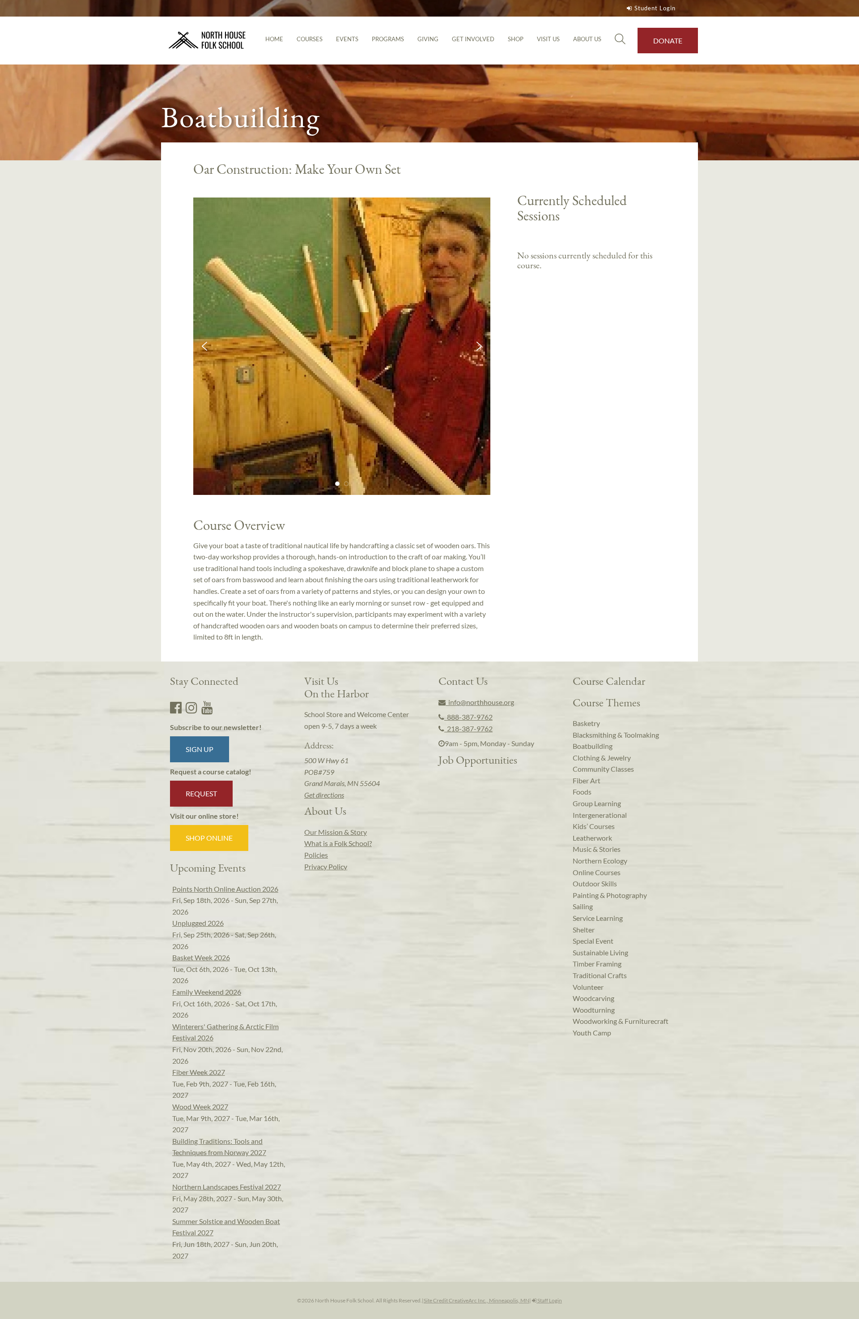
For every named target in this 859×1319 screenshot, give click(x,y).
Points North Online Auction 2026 (225, 889)
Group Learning (597, 803)
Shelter (584, 929)
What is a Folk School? (338, 843)
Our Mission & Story (335, 832)
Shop (515, 39)
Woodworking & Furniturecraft (620, 1021)
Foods (582, 791)
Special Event (593, 941)
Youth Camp (592, 1032)
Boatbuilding (592, 746)
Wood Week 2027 (200, 1106)
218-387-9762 (468, 728)
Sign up (199, 749)
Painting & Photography (610, 895)
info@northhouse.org (480, 702)
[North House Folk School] (207, 40)
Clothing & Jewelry (602, 757)
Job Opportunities (477, 759)
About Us (587, 39)
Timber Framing (597, 963)
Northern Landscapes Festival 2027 (226, 1186)
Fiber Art (586, 780)
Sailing (583, 906)
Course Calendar (609, 681)
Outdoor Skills (595, 883)
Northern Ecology (600, 860)
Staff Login (549, 1300)
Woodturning (594, 1009)
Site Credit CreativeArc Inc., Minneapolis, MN (476, 1300)
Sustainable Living (600, 952)
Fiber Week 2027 (198, 1072)
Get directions (324, 795)
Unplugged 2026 (198, 923)
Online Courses (597, 872)
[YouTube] (207, 707)
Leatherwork (592, 838)
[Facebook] (176, 707)
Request (201, 793)
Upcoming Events (208, 867)
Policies (316, 855)
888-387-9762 (468, 717)
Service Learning (598, 918)
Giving (427, 39)
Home (274, 39)
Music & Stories (597, 849)
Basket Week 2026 (201, 957)
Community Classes (603, 769)
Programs (388, 39)
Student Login (655, 8)
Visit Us (548, 39)
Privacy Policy (325, 866)
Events (347, 39)
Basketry (586, 723)
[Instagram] (191, 707)
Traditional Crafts (600, 975)
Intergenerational (600, 815)
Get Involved (473, 39)
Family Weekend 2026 (206, 992)
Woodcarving (593, 998)
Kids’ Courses (594, 826)
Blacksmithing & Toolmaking (616, 734)
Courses (310, 39)
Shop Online (209, 838)
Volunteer (588, 987)
